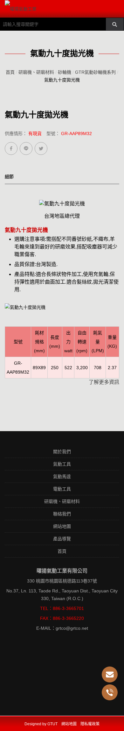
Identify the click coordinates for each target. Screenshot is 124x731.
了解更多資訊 (104, 382)
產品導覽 (62, 538)
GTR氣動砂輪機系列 (95, 72)
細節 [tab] (9, 176)
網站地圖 (62, 526)
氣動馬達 (62, 476)
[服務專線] (110, 692)
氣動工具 (62, 464)
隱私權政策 (90, 724)
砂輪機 (64, 72)
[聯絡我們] (110, 674)
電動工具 (62, 488)
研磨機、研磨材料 (36, 72)
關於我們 (62, 451)
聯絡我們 (62, 513)
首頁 (10, 72)
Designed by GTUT (41, 724)
